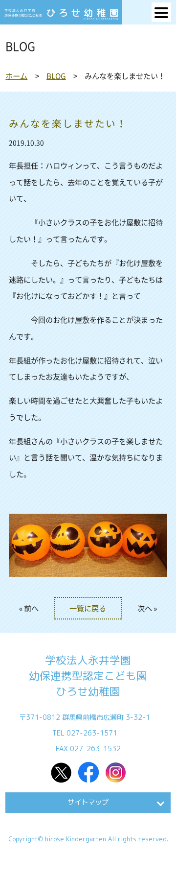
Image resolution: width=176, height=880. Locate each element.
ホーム (16, 75)
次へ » (147, 608)
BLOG (56, 75)
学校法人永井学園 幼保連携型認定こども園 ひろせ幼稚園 (88, 676)
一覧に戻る (87, 608)
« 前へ (29, 608)
